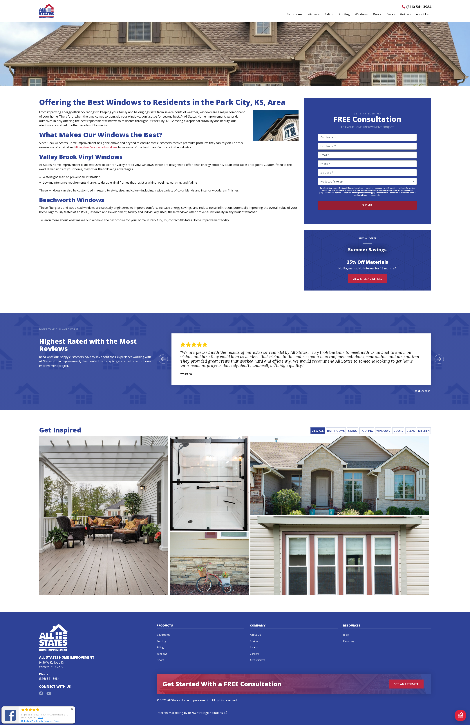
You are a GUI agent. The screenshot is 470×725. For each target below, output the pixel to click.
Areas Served (257, 660)
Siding (329, 14)
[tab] (416, 391)
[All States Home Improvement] (46, 11)
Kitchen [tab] (424, 430)
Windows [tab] (383, 430)
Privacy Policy (375, 195)
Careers (254, 653)
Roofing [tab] (367, 430)
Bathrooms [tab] (336, 430)
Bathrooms (294, 14)
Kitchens (314, 14)
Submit (367, 205)
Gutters (405, 14)
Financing (348, 641)
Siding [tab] (352, 430)
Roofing (344, 14)
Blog (346, 634)
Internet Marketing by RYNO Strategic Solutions (192, 713)
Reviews (255, 641)
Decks (390, 14)
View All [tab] (318, 430)
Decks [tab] (410, 430)
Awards (254, 647)
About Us (422, 14)
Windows (361, 14)
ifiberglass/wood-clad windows (96, 147)
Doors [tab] (398, 430)
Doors (377, 14)
